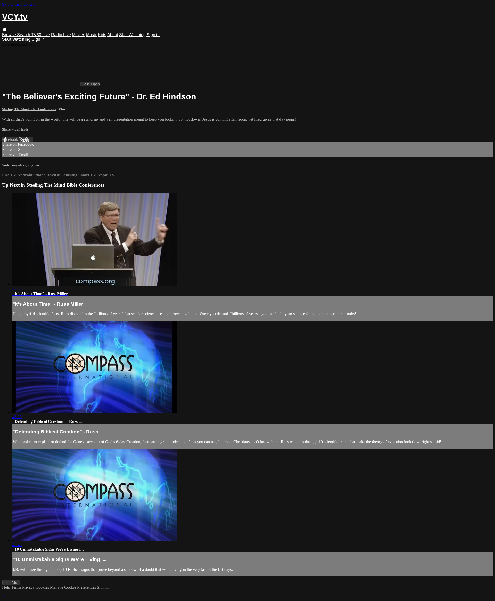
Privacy (29, 587)
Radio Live (61, 35)
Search (24, 35)
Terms (16, 587)
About (112, 35)
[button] (4, 29)
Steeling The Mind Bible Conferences (29, 109)
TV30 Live (40, 35)
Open (95, 84)
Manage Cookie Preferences (73, 587)
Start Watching (133, 35)
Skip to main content (19, 4)
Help (6, 587)
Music (91, 35)
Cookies (43, 587)
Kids (102, 35)
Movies (78, 35)
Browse (9, 35)
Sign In (38, 39)
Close (85, 84)
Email (28, 139)
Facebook (10, 139)
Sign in (153, 35)
